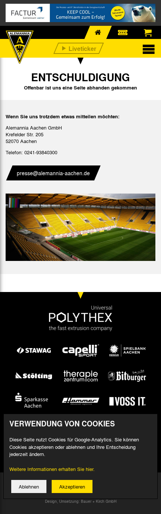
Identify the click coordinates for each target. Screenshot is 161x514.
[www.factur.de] (80, 13)
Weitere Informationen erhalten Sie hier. (52, 468)
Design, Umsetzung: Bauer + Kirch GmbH (80, 501)
